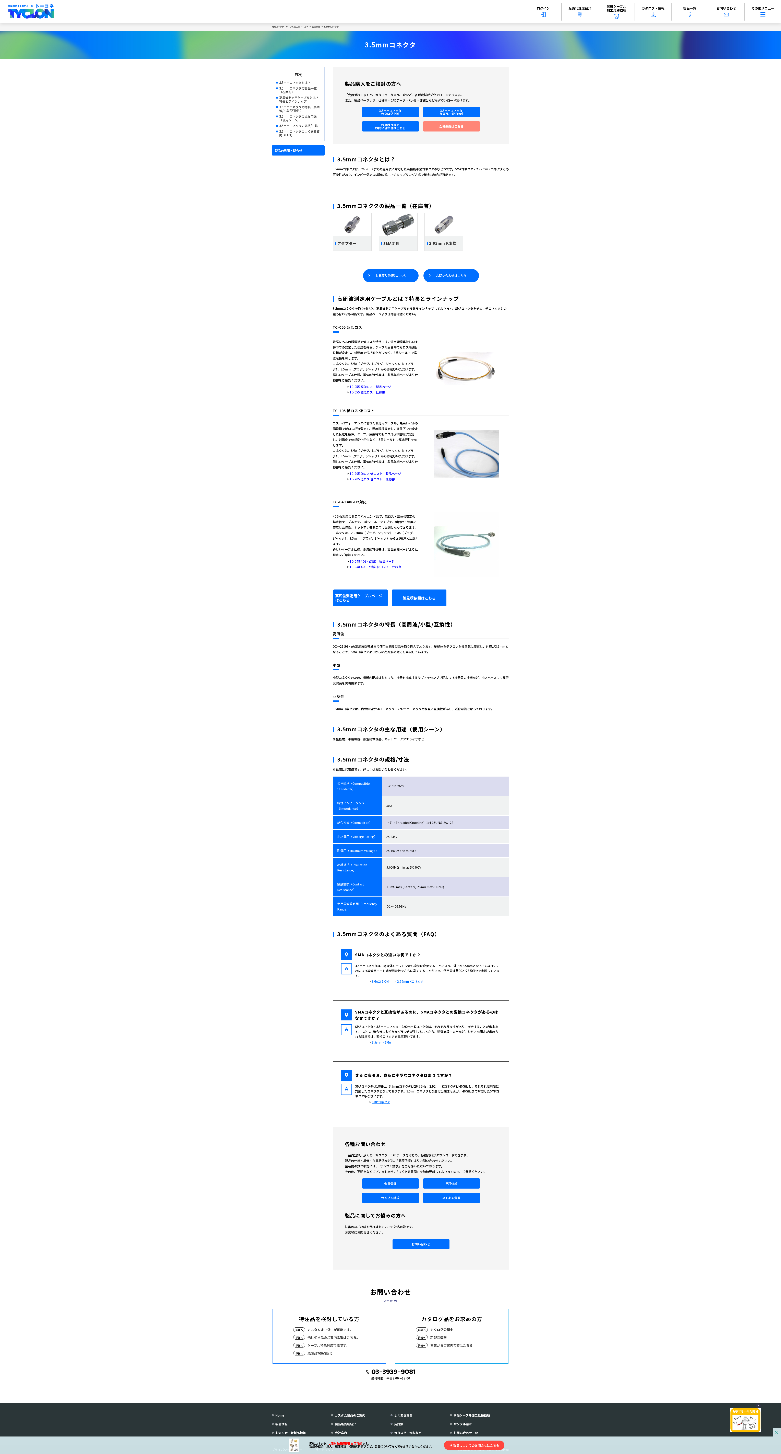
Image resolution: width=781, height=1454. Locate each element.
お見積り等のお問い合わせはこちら (390, 126)
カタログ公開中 (441, 1329)
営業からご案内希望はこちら (451, 1345)
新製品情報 (438, 1337)
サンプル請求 (390, 1198)
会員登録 (390, 1183)
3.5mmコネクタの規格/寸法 (298, 126)
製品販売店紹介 (345, 1424)
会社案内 (341, 1433)
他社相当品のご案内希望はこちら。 (334, 1337)
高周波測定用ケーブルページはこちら (359, 598)
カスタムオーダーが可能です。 (330, 1329)
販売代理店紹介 (579, 8)
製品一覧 (689, 8)
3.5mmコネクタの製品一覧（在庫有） (298, 90)
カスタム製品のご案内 (350, 1415)
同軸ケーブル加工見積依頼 (616, 8)
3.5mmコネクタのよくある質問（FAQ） (299, 133)
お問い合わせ (726, 8)
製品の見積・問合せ (288, 150)
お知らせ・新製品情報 (290, 1433)
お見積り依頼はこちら (390, 275)
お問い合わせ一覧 (466, 1433)
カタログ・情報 (653, 8)
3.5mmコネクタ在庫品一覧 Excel (451, 112)
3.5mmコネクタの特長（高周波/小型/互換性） (299, 109)
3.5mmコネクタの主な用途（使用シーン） (298, 118)
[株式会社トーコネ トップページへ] (31, 11)
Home (279, 1415)
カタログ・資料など (408, 1433)
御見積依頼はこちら (419, 597)
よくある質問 (451, 1198)
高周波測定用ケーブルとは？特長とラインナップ (299, 99)
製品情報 (281, 1424)
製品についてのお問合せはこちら (476, 1445)
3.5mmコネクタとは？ (295, 82)
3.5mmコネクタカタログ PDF (390, 112)
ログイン (543, 8)
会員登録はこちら (451, 126)
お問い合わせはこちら (451, 275)
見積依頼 (451, 1183)
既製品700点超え (320, 1353)
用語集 (398, 1424)
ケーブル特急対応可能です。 (328, 1345)
